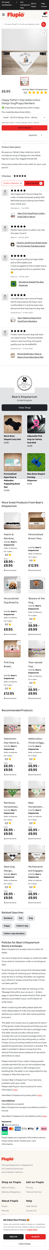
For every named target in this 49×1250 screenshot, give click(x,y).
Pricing (29, 1187)
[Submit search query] (43, 24)
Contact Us (31, 1210)
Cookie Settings (24, 1243)
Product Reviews (12, 183)
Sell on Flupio (33, 5)
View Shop (25, 407)
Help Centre (44, 5)
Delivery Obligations (11, 1192)
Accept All (35, 1236)
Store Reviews (33, 183)
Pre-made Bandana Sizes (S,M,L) (16, 112)
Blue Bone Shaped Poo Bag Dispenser (31, 283)
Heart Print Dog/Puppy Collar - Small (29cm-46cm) (31, 215)
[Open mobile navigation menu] (3, 15)
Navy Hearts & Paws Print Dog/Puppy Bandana (29, 319)
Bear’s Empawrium (38, 89)
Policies (5, 1210)
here (15, 1090)
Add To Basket (24, 128)
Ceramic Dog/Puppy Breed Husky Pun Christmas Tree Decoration (32, 244)
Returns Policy (8, 1187)
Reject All (13, 1236)
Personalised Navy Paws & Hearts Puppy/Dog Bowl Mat (30, 355)
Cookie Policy (32, 1229)
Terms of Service (33, 1192)
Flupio (4, 1206)
